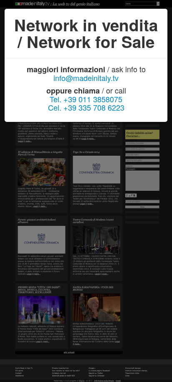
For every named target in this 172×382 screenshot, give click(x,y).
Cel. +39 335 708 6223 (86, 107)
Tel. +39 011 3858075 (86, 99)
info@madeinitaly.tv (86, 77)
